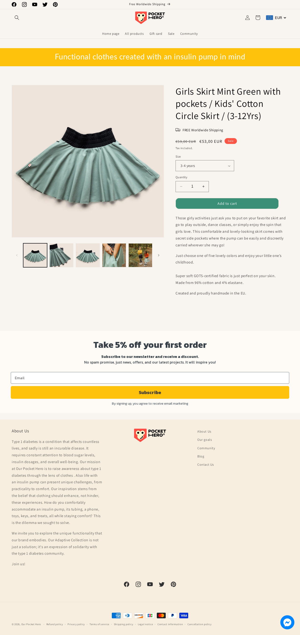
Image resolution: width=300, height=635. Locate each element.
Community (206, 448)
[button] (17, 17)
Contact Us (205, 464)
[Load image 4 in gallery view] (114, 255)
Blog (200, 456)
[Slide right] (159, 255)
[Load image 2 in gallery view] (61, 255)
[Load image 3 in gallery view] (88, 255)
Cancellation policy (199, 624)
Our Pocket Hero (31, 624)
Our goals (204, 440)
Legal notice (145, 624)
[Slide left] (17, 255)
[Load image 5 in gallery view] (140, 255)
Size (178, 157)
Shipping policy (123, 624)
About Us (204, 431)
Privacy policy (76, 624)
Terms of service (99, 624)
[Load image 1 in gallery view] (35, 255)
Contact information (170, 624)
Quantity (181, 177)
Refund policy (54, 624)
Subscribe (150, 392)
